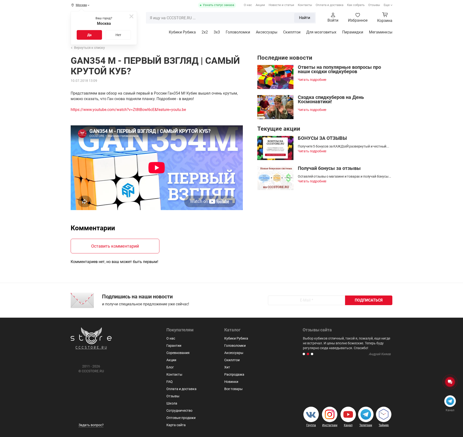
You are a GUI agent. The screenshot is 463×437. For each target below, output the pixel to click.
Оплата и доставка (329, 5)
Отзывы (374, 5)
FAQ (169, 382)
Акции (260, 5)
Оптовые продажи (181, 418)
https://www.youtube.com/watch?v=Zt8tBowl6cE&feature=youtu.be (128, 109)
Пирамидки (352, 32)
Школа (171, 403)
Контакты (305, 5)
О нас (248, 5)
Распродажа (234, 374)
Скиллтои (291, 32)
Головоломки (238, 32)
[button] (304, 354)
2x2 (205, 32)
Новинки (231, 382)
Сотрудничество (179, 410)
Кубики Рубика (182, 32)
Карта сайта (176, 425)
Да (89, 35)
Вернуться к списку (89, 47)
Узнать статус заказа (218, 5)
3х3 (217, 32)
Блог (170, 367)
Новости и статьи (281, 5)
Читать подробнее (312, 80)
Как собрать (356, 5)
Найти (304, 17)
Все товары (233, 389)
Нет (118, 35)
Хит (227, 367)
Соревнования (178, 353)
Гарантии (173, 345)
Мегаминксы (380, 32)
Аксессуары (266, 32)
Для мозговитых (321, 32)
